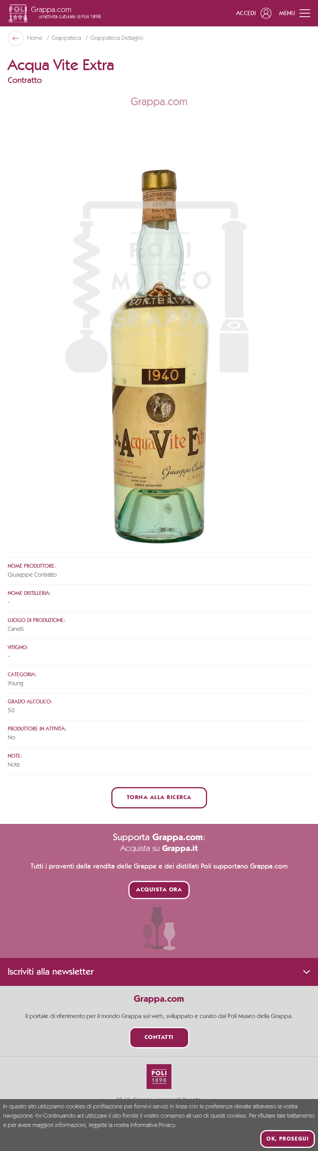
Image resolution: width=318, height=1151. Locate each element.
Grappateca (67, 38)
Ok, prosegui (287, 1139)
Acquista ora (159, 890)
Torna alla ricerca (159, 798)
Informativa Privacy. (153, 1125)
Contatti (159, 1038)
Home (35, 38)
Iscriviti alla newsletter (50, 972)
